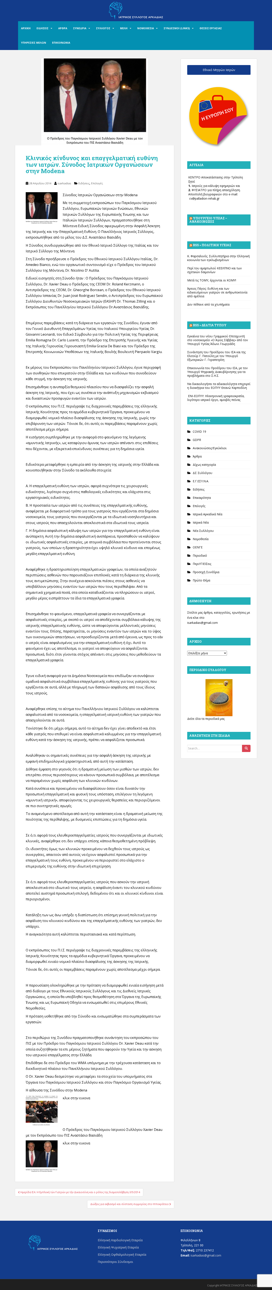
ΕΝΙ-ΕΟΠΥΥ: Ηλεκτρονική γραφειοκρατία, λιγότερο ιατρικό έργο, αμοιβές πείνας (216, 398)
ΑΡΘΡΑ (62, 28)
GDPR (197, 440)
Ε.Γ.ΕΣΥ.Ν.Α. (201, 481)
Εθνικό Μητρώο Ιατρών (219, 70)
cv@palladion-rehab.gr (204, 198)
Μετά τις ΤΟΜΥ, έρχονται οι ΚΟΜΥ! (211, 280)
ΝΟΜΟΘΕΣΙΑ (145, 28)
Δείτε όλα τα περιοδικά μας (206, 719)
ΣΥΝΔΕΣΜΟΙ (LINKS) (177, 28)
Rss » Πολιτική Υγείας (212, 245)
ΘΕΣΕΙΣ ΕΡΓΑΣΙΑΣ (211, 28)
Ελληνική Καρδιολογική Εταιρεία (120, 1240)
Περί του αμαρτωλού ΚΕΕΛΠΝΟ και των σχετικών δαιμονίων (214, 270)
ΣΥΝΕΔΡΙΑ (79, 28)
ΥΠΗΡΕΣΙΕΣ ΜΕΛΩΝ (33, 42)
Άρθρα (197, 456)
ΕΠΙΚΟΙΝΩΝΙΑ (61, 42)
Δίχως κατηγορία (204, 465)
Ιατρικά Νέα (201, 522)
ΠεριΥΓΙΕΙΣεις (202, 564)
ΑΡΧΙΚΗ (26, 28)
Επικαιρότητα (202, 498)
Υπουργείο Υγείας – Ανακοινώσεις (208, 220)
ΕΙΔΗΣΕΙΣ (42, 28)
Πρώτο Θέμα (201, 580)
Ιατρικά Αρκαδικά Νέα (207, 514)
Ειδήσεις (83, 183)
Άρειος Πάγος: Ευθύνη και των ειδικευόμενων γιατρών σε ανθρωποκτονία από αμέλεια (217, 292)
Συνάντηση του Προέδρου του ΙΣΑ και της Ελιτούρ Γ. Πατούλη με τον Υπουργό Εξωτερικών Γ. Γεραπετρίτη (216, 356)
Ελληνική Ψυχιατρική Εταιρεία (118, 1247)
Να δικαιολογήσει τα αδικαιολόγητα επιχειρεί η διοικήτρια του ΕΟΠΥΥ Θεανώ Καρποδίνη (218, 386)
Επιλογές (97, 183)
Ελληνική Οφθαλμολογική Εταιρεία (122, 1254)
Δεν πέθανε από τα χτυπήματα (208, 304)
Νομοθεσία (200, 539)
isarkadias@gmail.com (202, 623)
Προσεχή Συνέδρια (206, 572)
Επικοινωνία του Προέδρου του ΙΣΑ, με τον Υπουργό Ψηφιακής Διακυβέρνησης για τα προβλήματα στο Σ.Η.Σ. (217, 372)
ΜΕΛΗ (124, 28)
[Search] (246, 748)
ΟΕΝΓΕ (198, 547)
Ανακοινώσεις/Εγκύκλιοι (210, 448)
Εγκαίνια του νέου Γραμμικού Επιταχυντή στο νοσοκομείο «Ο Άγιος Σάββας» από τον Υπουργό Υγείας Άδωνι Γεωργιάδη (217, 340)
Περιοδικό (200, 555)
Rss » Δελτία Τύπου (210, 325)
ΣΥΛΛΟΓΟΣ (103, 28)
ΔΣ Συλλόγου (202, 473)
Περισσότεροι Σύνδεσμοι (115, 1262)
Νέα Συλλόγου (203, 531)
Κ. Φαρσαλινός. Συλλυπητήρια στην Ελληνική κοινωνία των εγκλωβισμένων (218, 258)
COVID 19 (199, 432)
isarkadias (64, 183)
